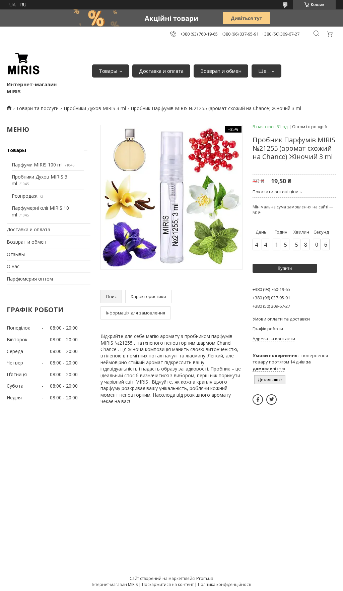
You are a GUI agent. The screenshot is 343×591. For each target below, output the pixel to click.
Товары (108, 70)
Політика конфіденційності (224, 584)
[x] (271, 399)
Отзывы (16, 254)
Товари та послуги (37, 108)
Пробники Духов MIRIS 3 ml (95, 108)
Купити (285, 268)
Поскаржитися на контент (168, 584)
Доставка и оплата (161, 70)
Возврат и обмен (221, 70)
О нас (13, 266)
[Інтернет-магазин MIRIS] (23, 64)
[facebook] (258, 399)
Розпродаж (25, 196)
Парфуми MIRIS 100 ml (37, 164)
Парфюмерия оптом (30, 279)
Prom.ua (204, 578)
